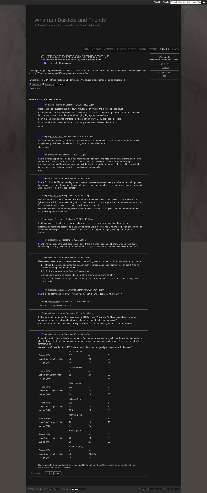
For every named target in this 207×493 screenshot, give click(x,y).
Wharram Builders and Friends (70, 20)
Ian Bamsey (57, 59)
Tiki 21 (101, 59)
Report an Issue (155, 489)
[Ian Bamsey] (34, 64)
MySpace (36, 84)
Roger (53, 155)
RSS (30, 478)
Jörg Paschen (56, 105)
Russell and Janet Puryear (62, 290)
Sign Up (157, 2)
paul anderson (56, 137)
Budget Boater (52, 489)
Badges (142, 489)
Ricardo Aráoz (56, 313)
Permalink (40, 104)
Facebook (49, 84)
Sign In (166, 2)
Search (204, 2)
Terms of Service (172, 489)
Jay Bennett (55, 178)
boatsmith (54, 301)
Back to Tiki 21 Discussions (57, 63)
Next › (57, 473)
